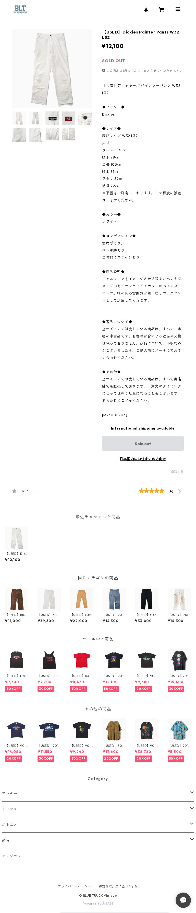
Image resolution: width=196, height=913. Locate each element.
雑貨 (6, 840)
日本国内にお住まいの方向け (143, 459)
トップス (9, 809)
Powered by (92, 904)
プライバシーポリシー (74, 886)
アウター (9, 793)
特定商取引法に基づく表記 (118, 886)
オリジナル (11, 856)
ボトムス (9, 824)
